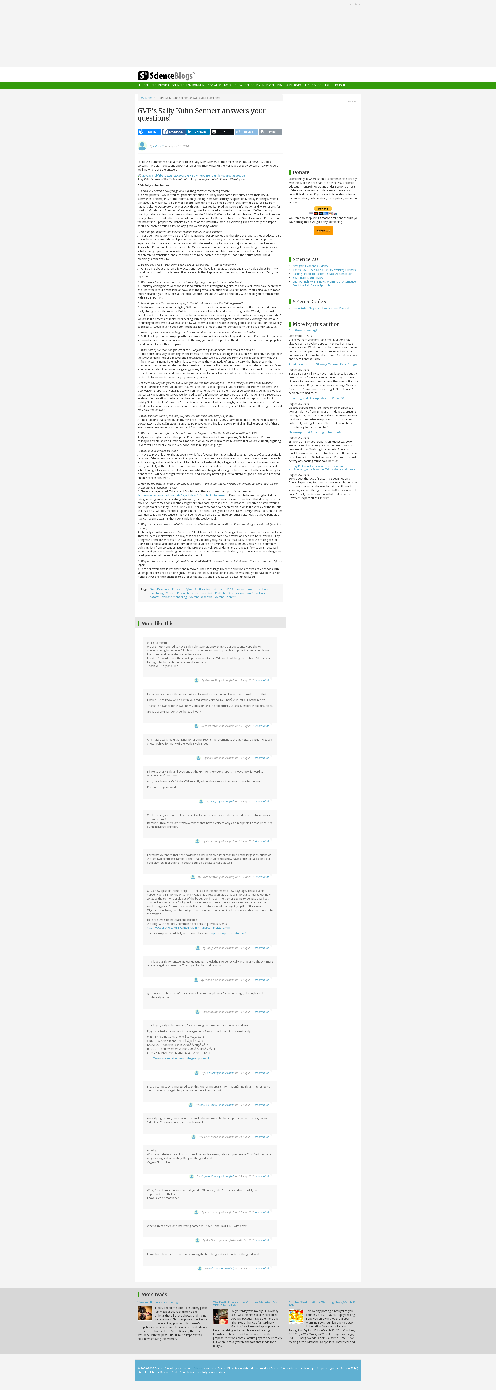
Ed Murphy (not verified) (219, 1073)
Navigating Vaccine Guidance (311, 266)
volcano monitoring (174, 597)
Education (241, 85)
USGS (229, 589)
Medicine (268, 85)
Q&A (189, 589)
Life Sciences (147, 85)
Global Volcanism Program (166, 589)
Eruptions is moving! (303, 330)
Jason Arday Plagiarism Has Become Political (321, 308)
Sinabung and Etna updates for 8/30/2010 (316, 398)
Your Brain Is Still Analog (308, 277)
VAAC (250, 593)
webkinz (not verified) (221, 1268)
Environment (196, 85)
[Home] (174, 76)
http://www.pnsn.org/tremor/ (228, 933)
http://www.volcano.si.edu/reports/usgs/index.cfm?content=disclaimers (182, 495)
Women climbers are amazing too (160, 1302)
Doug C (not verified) (222, 801)
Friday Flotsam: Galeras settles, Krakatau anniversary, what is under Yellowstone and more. (322, 467)
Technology (314, 85)
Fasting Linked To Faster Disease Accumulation (322, 274)
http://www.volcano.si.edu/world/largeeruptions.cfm (179, 1058)
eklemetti (158, 146)
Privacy (198, 1368)
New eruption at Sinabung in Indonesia (315, 432)
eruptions (146, 98)
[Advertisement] (248, 34)
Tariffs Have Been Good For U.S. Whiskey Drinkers (324, 270)
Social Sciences (219, 85)
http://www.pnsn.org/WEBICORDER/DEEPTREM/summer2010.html (189, 927)
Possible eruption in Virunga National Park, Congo (323, 364)
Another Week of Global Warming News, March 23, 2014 (322, 1304)
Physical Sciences (171, 85)
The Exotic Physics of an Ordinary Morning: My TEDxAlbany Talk (245, 1304)
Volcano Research (177, 593)
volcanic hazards (246, 589)
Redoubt (220, 593)
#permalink (262, 680)
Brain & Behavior (290, 85)
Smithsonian (236, 593)
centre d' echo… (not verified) (216, 1104)
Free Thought (335, 85)
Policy (255, 85)
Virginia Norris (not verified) (217, 1176)
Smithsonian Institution (209, 589)
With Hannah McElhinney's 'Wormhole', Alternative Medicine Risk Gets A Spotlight (324, 283)
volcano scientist (201, 593)
